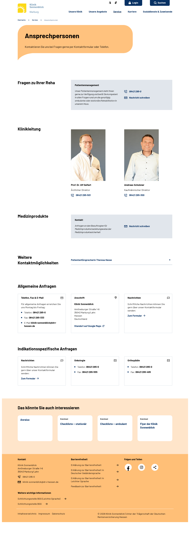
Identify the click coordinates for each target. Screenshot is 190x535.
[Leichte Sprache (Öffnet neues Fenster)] (110, 3)
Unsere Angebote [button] (98, 11)
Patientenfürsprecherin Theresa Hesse (91, 260)
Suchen (162, 2)
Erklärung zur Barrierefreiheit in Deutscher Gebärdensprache (87, 472)
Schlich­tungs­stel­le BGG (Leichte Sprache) (39, 498)
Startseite (22, 20)
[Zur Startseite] (35, 8)
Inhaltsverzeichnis (27, 513)
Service (35, 20)
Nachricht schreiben (139, 97)
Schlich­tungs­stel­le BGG (30, 503)
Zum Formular (135, 315)
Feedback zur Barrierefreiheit (86, 486)
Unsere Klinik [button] (75, 11)
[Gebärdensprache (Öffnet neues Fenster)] (116, 3)
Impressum (44, 513)
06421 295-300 (136, 195)
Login (135, 2)
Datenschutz (58, 513)
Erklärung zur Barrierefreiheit (86, 465)
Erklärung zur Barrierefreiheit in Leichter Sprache (87, 480)
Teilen (155, 467)
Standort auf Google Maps (88, 326)
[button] (160, 3)
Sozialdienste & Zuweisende (157, 11)
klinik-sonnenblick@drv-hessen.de (40, 481)
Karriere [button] (132, 11)
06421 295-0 (135, 91)
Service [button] (117, 11)
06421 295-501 (83, 195)
